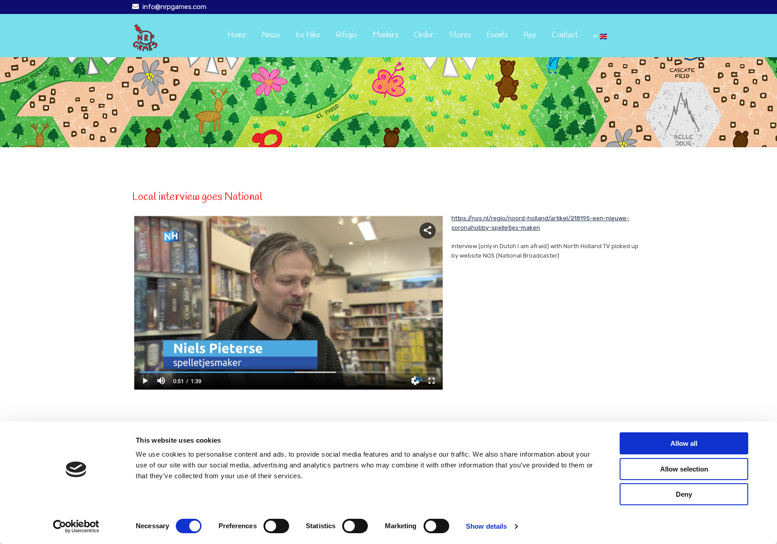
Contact (565, 35)
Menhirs (385, 35)
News (271, 35)
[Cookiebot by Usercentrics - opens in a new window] (76, 526)
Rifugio (346, 35)
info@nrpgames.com (174, 7)
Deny (684, 494)
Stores (460, 35)
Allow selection (684, 469)
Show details (486, 526)
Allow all (683, 443)
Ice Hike (307, 35)
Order (423, 35)
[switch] (276, 526)
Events (497, 35)
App (529, 35)
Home (237, 35)
